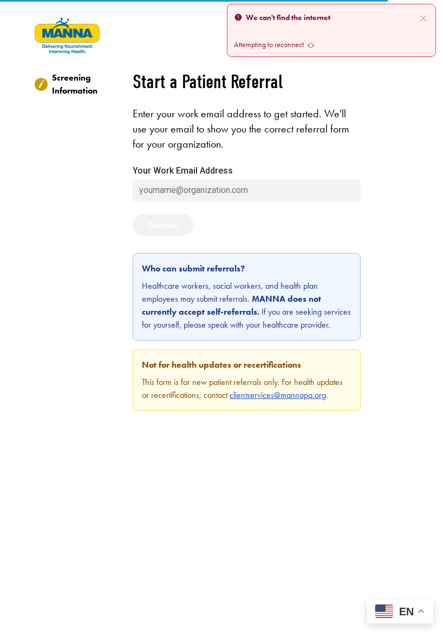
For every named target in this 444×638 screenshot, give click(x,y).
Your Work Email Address (183, 170)
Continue (163, 225)
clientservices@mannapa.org (278, 395)
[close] (423, 17)
